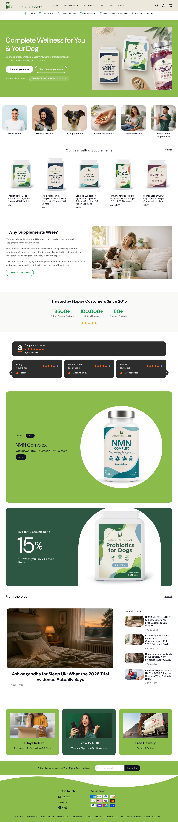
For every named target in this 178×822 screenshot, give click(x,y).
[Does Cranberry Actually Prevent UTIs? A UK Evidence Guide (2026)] (134, 658)
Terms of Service (47, 816)
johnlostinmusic (24, 364)
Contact (121, 5)
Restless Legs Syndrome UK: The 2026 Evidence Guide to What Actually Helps (158, 674)
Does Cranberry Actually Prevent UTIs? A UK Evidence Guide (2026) (158, 657)
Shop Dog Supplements (51, 69)
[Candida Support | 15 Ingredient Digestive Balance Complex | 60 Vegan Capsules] (89, 185)
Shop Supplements (19, 69)
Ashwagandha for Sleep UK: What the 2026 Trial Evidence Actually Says (60, 676)
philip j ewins (126, 364)
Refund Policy (62, 816)
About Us (87, 5)
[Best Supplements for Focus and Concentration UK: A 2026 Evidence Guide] (134, 639)
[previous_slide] (12, 373)
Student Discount (110, 816)
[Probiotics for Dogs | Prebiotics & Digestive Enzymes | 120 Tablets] (21, 185)
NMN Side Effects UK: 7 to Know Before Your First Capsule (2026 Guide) (157, 621)
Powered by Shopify (152, 816)
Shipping (88, 816)
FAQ (101, 5)
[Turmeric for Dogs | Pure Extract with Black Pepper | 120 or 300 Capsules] (123, 185)
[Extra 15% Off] (89, 725)
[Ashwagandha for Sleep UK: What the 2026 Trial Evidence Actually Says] (60, 638)
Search (98, 816)
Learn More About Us (20, 272)
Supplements (69, 5)
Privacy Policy (76, 816)
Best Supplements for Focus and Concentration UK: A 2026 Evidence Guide (157, 640)
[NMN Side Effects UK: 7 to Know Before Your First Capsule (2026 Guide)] (134, 621)
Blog (111, 5)
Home (55, 5)
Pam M (71, 364)
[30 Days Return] (32, 725)
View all (168, 149)
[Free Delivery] (145, 725)
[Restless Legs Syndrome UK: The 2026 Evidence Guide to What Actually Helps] (134, 674)
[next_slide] (166, 373)
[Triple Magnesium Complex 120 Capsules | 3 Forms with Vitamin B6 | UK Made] (55, 185)
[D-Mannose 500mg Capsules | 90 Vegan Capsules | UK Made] (157, 185)
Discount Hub (126, 816)
